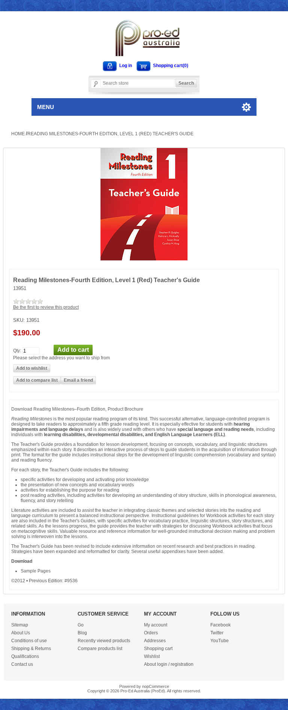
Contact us (22, 664)
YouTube (219, 640)
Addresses (155, 640)
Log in (125, 65)
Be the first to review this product (46, 307)
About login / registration (169, 664)
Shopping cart (158, 648)
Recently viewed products (104, 640)
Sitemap (19, 625)
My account (155, 625)
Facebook (220, 625)
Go (81, 625)
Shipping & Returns (31, 648)
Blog (82, 632)
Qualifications (25, 656)
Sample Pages (36, 571)
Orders (151, 632)
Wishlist (152, 656)
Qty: (17, 350)
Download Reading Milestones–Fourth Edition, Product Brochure (77, 409)
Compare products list (100, 648)
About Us (20, 632)
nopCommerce (155, 686)
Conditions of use (29, 640)
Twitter (217, 632)
